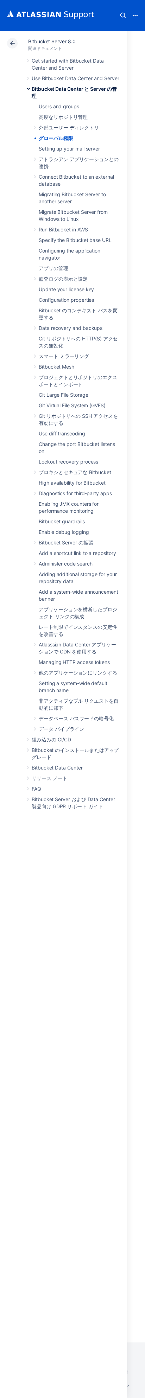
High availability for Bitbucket (72, 483)
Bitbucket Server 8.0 (52, 41)
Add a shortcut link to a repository (77, 553)
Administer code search (65, 564)
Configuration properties (66, 300)
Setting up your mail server (69, 149)
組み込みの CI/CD (51, 739)
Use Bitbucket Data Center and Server (75, 78)
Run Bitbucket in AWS (63, 229)
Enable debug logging (64, 532)
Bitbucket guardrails (62, 521)
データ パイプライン (61, 729)
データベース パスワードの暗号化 (76, 718)
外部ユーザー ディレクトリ (69, 127)
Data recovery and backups (70, 328)
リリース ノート (49, 778)
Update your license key (66, 289)
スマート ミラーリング (64, 356)
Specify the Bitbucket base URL (75, 240)
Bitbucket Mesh (56, 367)
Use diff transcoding (62, 433)
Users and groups (59, 106)
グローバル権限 (56, 138)
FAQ (36, 789)
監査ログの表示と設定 (63, 279)
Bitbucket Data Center (57, 768)
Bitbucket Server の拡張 (66, 542)
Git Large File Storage (63, 395)
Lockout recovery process (68, 462)
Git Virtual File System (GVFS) (72, 405)
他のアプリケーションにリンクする (78, 673)
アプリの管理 (53, 268)
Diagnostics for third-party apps (75, 493)
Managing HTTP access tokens (74, 662)
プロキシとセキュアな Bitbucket (75, 472)
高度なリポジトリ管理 (63, 117)
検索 (123, 15)
